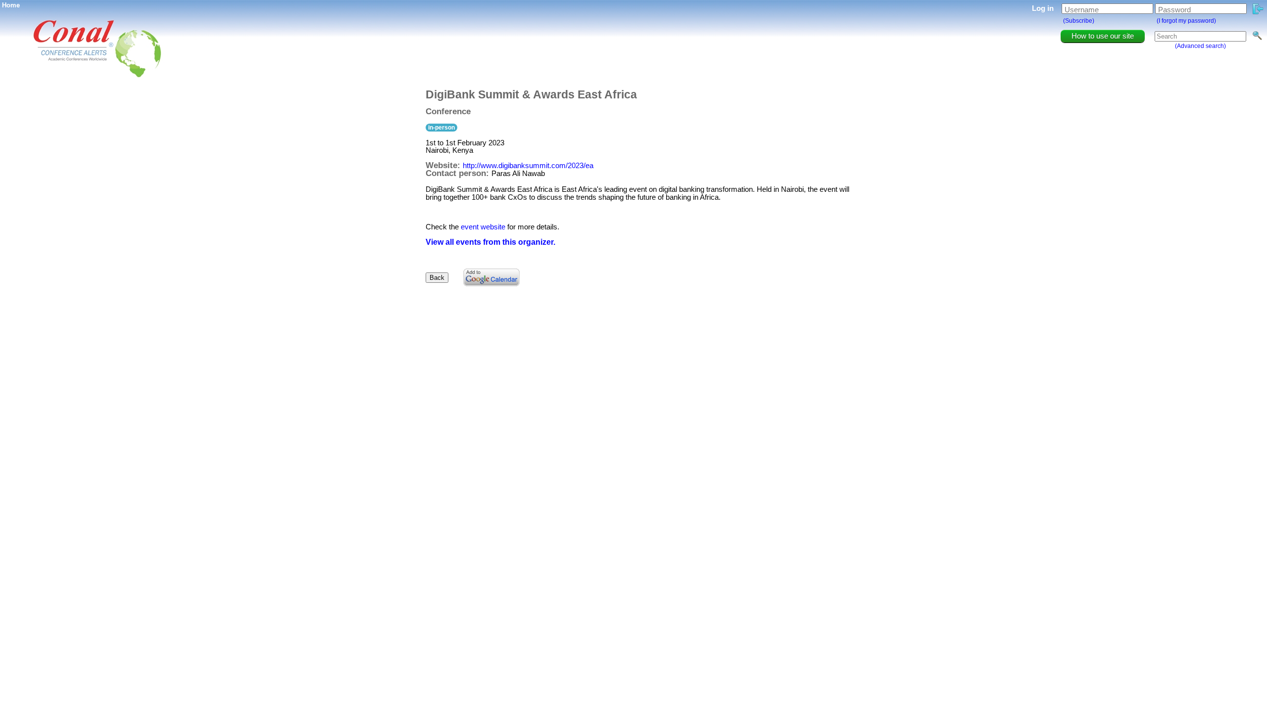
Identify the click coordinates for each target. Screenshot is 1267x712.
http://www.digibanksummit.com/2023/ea (528, 165)
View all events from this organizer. (490, 242)
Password (1174, 9)
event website (483, 226)
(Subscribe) (1078, 20)
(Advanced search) (1200, 46)
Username (1082, 9)
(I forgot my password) (1186, 20)
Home (11, 5)
